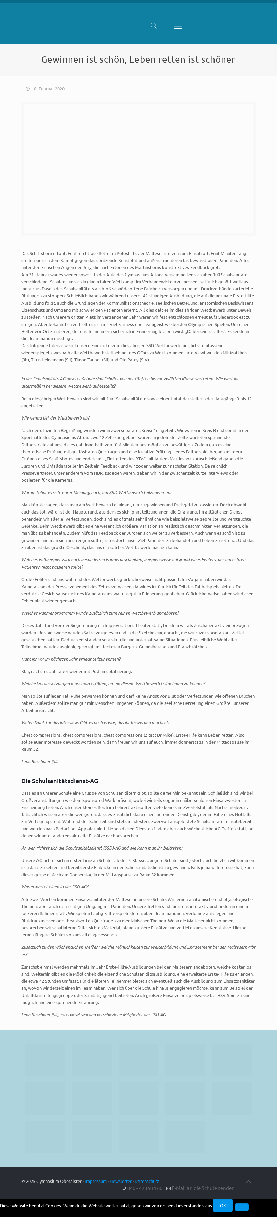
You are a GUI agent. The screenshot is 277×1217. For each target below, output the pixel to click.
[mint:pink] (232, 1059)
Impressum (96, 1181)
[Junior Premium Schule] (45, 1098)
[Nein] (242, 1207)
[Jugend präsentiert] (139, 1059)
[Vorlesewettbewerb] (232, 1098)
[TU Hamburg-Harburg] (92, 1098)
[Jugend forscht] (139, 1137)
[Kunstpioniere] (45, 1137)
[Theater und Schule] (139, 1098)
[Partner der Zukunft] (185, 1137)
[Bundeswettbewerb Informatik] (45, 1059)
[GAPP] (185, 1098)
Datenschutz (147, 1181)
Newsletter (121, 1181)
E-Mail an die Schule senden (203, 1188)
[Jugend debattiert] (92, 1059)
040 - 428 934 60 (144, 1188)
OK (223, 1205)
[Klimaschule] (185, 1059)
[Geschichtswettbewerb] (92, 1137)
